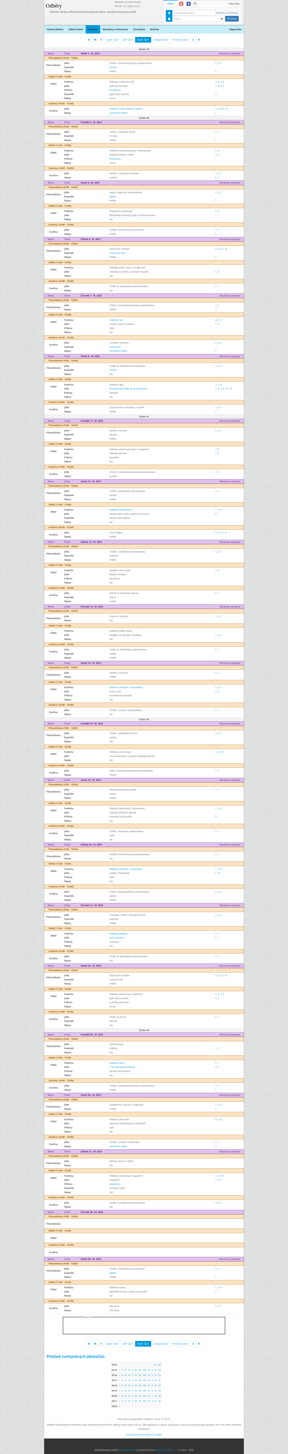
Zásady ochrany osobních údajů (144, 1434)
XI (155, 1364)
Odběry (54, 6)
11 (221, 1104)
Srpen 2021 (112, 39)
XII (159, 1364)
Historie (93, 29)
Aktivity (154, 29)
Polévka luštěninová (121, 509)
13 (230, 388)
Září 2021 (128, 39)
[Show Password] (221, 19)
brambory (115, 90)
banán (113, 67)
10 (219, 873)
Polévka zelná (117, 1062)
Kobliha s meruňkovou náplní (126, 108)
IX (149, 1369)
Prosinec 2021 (180, 39)
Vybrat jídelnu (55, 29)
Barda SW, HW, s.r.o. (166, 1449)
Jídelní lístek (75, 29)
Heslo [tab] (170, 4)
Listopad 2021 (161, 39)
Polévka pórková (118, 933)
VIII (144, 1369)
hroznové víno (117, 253)
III (125, 1369)
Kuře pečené (117, 937)
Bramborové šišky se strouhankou (128, 388)
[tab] (181, 4)
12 (226, 108)
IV (129, 1369)
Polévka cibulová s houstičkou (126, 687)
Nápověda (234, 4)
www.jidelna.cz (127, 1449)
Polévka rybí (116, 320)
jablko (113, 196)
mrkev (113, 369)
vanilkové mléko (118, 112)
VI (136, 1369)
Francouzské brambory (122, 1066)
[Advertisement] (257, 50)
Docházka (139, 29)
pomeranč (115, 346)
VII (139, 1369)
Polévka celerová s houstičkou (126, 869)
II (122, 1369)
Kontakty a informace (115, 29)
